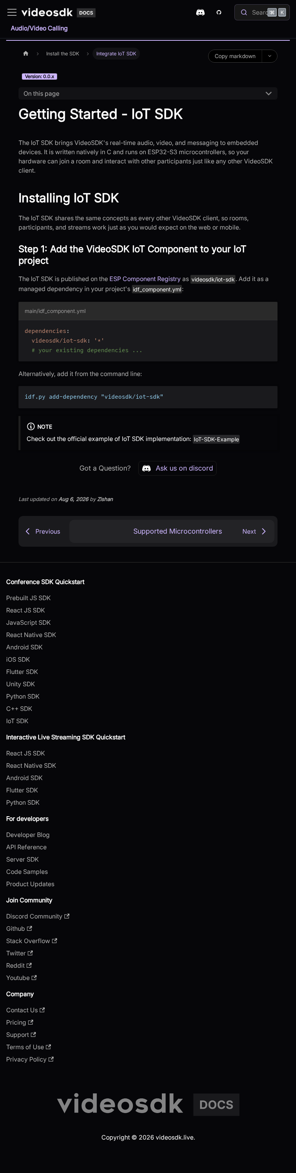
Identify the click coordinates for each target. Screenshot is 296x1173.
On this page (41, 93)
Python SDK (23, 696)
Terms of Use (25, 1047)
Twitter (16, 953)
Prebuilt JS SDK (28, 598)
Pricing (16, 1022)
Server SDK (22, 859)
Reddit (15, 965)
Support (17, 1034)
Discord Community (34, 916)
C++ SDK (19, 708)
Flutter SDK (22, 672)
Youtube (18, 978)
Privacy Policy (26, 1059)
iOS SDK (18, 659)
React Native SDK (31, 635)
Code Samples (27, 871)
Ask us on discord (184, 468)
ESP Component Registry (145, 279)
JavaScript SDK (28, 622)
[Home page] (25, 54)
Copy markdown (235, 56)
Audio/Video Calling (39, 28)
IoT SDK (17, 721)
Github (15, 928)
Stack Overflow (28, 941)
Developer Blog (28, 835)
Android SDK (24, 647)
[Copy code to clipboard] (268, 329)
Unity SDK (20, 684)
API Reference (26, 847)
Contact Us (22, 1010)
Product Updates (30, 884)
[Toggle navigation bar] (12, 12)
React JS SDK (25, 610)
